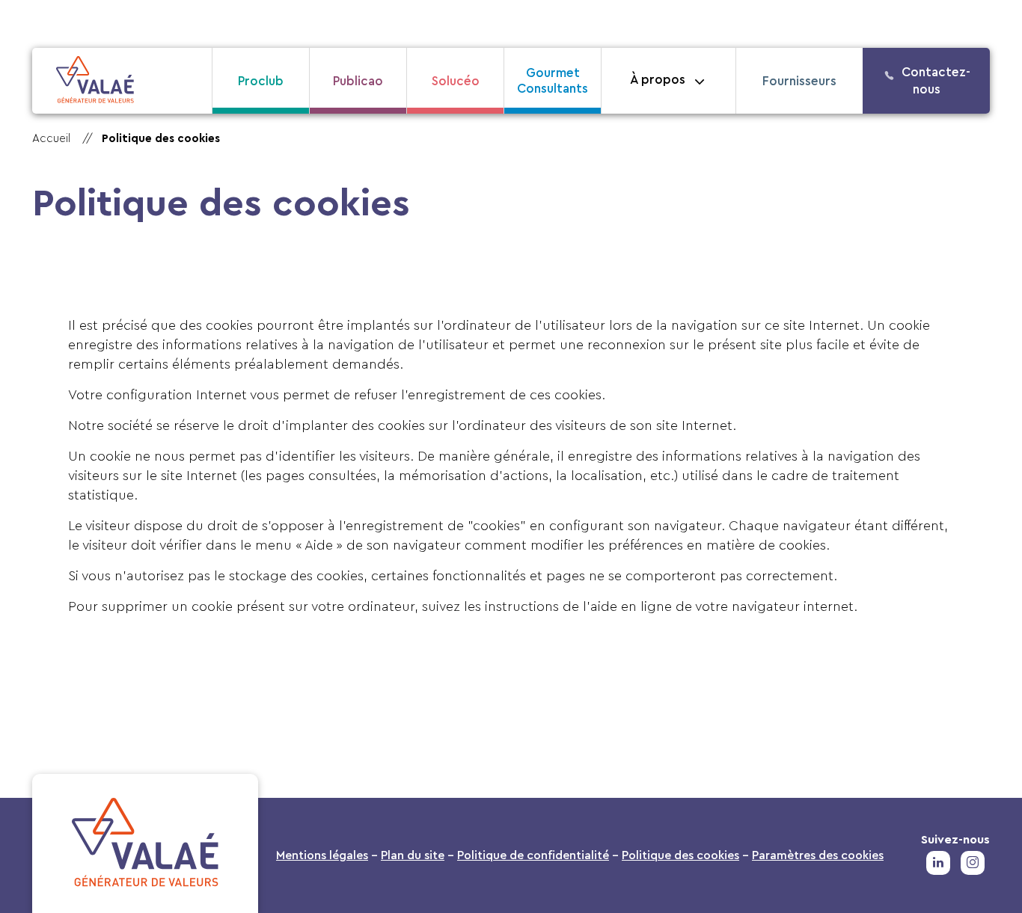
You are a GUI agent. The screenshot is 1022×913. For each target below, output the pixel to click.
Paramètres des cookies (818, 855)
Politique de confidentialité (533, 855)
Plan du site (412, 855)
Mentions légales (322, 855)
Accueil (51, 138)
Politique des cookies (680, 855)
